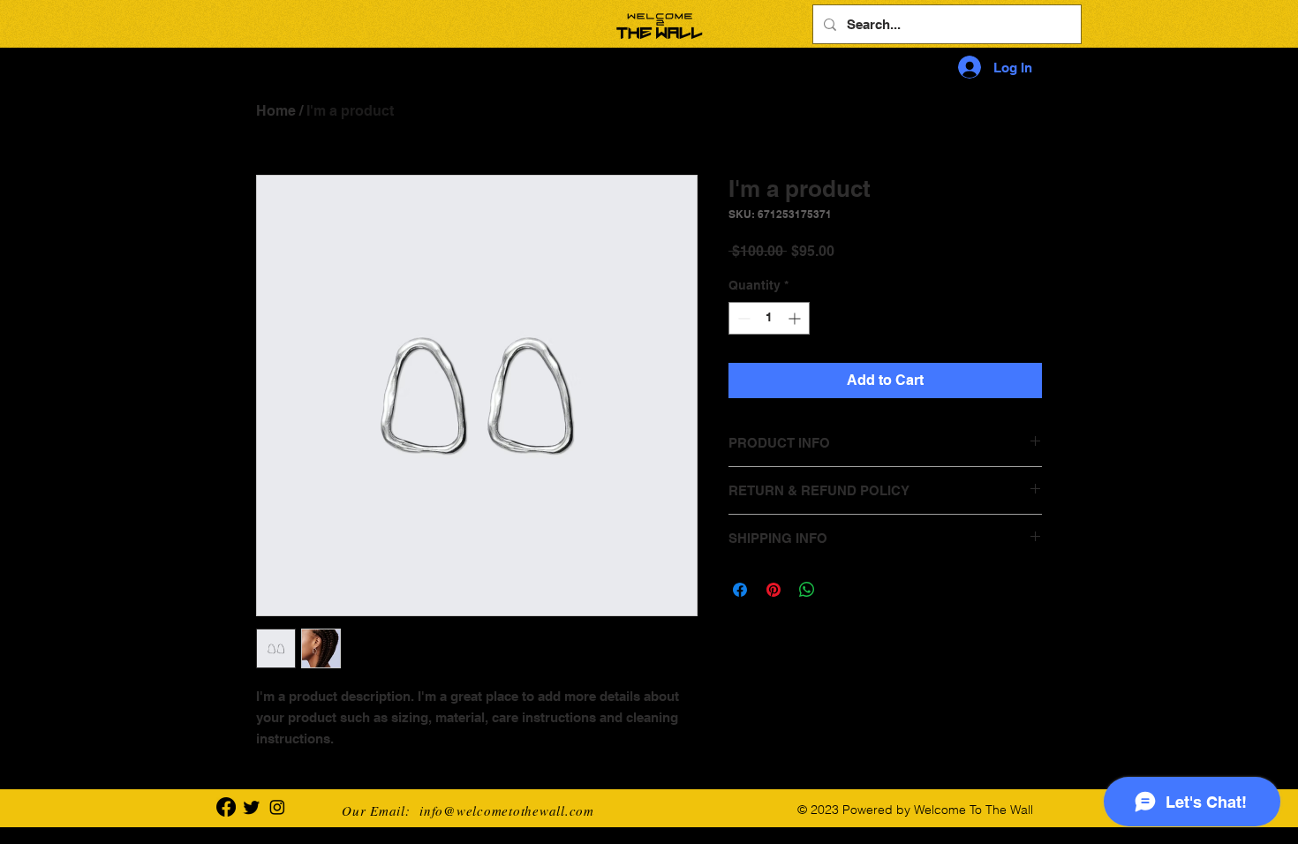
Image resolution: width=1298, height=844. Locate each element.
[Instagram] (277, 807)
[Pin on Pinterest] (773, 589)
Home (276, 110)
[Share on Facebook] (740, 589)
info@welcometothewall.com (506, 810)
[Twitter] (251, 807)
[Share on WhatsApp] (807, 589)
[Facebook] (226, 807)
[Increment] (796, 318)
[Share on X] (840, 589)
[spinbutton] (769, 318)
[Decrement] (742, 318)
